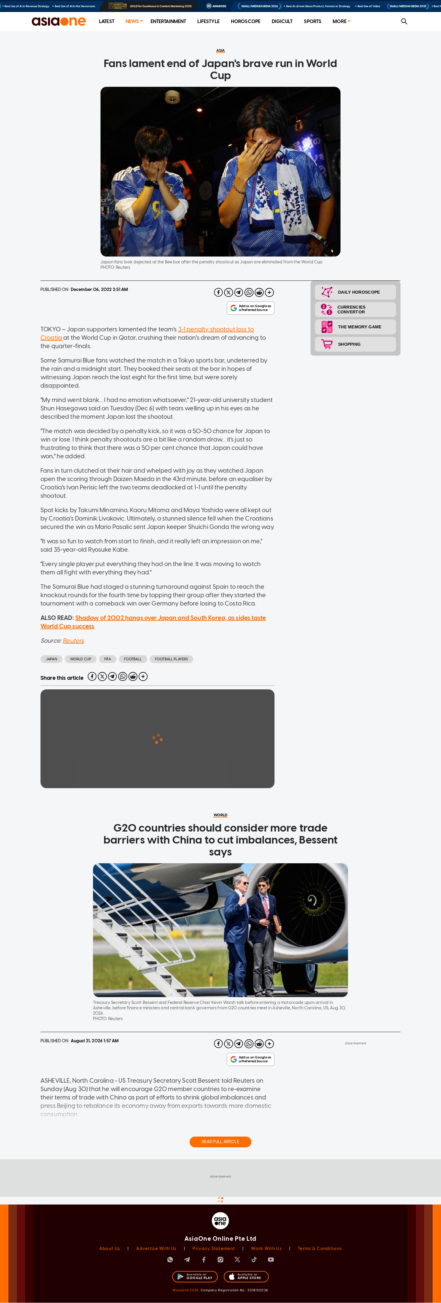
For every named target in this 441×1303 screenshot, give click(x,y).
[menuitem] (106, 22)
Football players (171, 659)
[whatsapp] (249, 292)
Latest (106, 21)
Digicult (282, 21)
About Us (109, 1211)
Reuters (73, 640)
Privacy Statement (214, 1211)
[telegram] (239, 292)
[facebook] (218, 292)
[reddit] (259, 292)
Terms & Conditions (320, 1211)
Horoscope (245, 21)
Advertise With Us (156, 1211)
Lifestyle (208, 21)
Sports (312, 21)
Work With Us (266, 1211)
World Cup (80, 659)
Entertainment (168, 21)
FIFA (107, 659)
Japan (51, 659)
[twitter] (229, 292)
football (133, 659)
